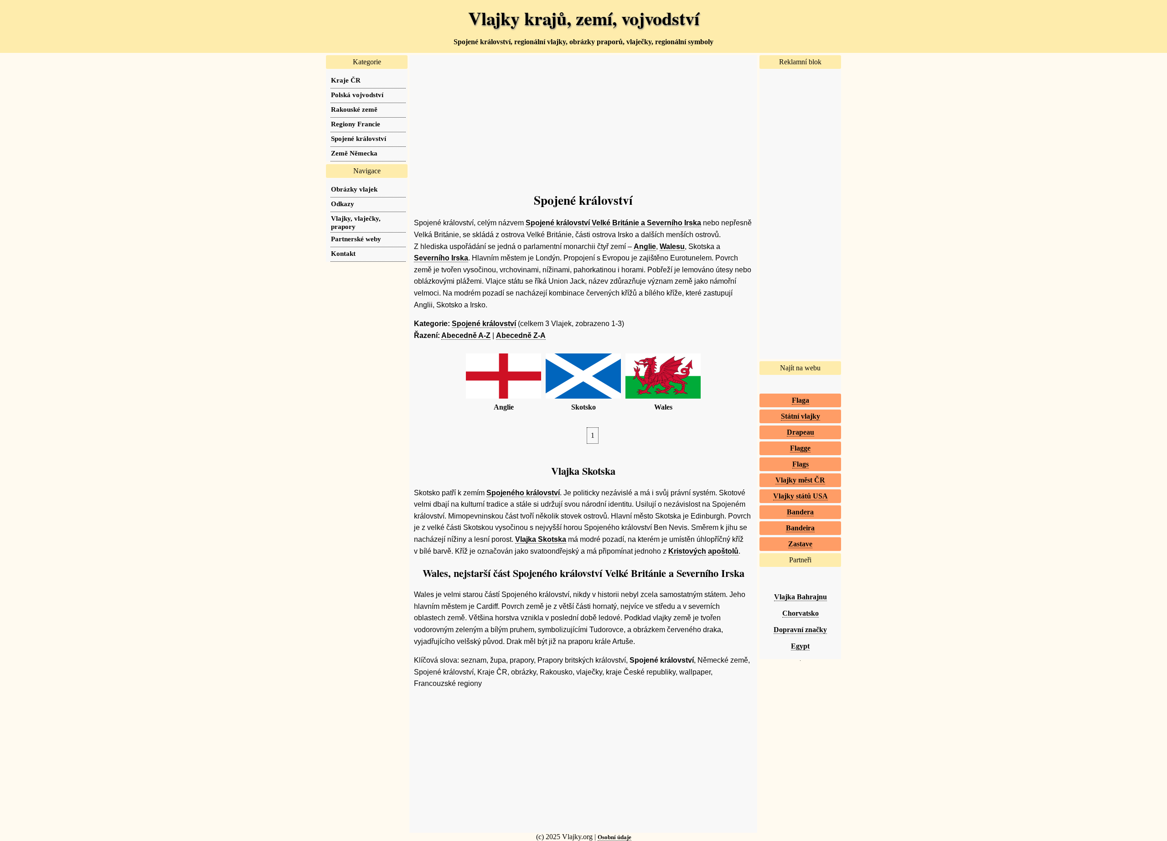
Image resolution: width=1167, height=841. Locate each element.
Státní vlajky (800, 416)
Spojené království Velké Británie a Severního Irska (613, 223)
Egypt (800, 646)
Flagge (800, 448)
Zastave (800, 544)
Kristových (687, 551)
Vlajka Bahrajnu (800, 597)
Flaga (800, 400)
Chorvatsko (800, 613)
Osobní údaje (614, 837)
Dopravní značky (800, 629)
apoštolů (723, 551)
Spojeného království (523, 493)
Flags (800, 464)
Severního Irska (441, 258)
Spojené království (484, 323)
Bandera (800, 512)
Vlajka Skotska (540, 539)
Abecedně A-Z (466, 335)
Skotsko (583, 407)
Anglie (645, 246)
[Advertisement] (583, 119)
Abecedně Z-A (521, 335)
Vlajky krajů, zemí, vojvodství (583, 18)
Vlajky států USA (800, 496)
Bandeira (800, 528)
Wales (663, 407)
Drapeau (800, 432)
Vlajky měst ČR (800, 480)
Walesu (672, 246)
